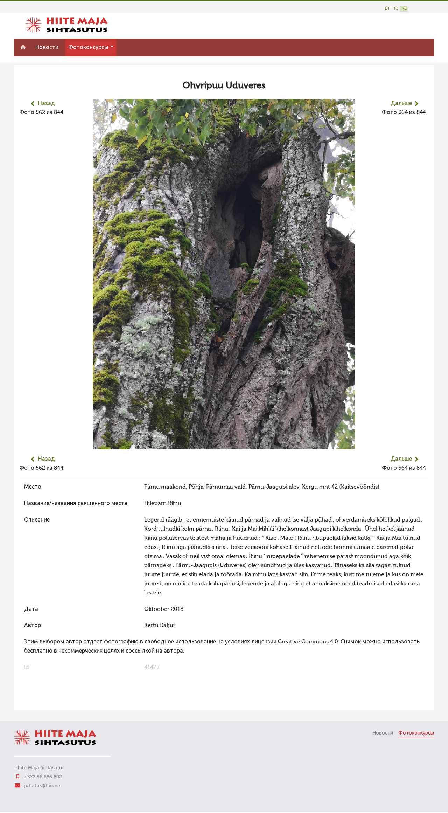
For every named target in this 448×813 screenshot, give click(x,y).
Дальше (401, 103)
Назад (46, 103)
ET (387, 8)
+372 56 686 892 (43, 776)
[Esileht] (66, 31)
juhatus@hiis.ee (42, 785)
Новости (46, 47)
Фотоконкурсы (89, 47)
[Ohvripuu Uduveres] (224, 444)
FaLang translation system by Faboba (44, 700)
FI (396, 8)
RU (404, 8)
